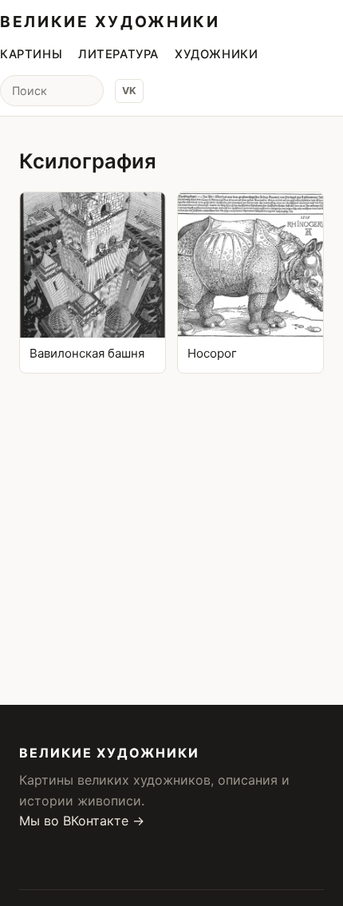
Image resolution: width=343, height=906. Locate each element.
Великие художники (110, 21)
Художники (216, 54)
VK (129, 91)
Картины (31, 54)
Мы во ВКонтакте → (81, 821)
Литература (118, 54)
